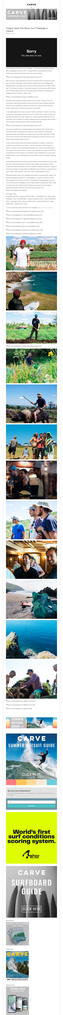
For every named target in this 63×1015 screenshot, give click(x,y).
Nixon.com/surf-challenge (45, 207)
